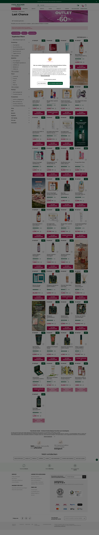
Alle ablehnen (42, 83)
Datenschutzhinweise (45, 75)
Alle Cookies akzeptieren (55, 83)
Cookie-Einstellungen (50, 79)
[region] (50, 71)
